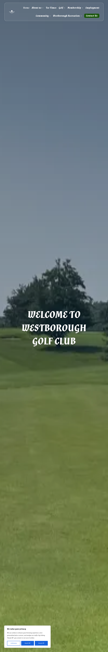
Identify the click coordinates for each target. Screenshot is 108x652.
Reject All (27, 643)
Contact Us (92, 15)
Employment (92, 7)
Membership (74, 7)
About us (36, 7)
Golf (61, 7)
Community (42, 15)
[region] (27, 637)
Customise (14, 643)
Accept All (41, 643)
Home (26, 7)
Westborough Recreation (66, 15)
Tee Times (51, 7)
